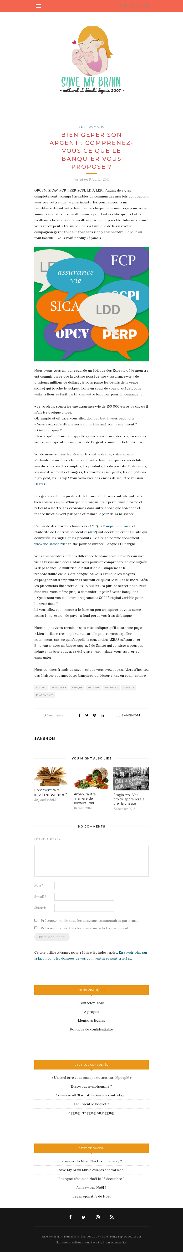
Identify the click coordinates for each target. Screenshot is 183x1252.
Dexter (39, 484)
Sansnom (131, 715)
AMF (93, 526)
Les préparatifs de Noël (91, 1196)
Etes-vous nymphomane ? (91, 1086)
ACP (92, 532)
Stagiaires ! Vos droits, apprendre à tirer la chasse (128, 799)
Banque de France (117, 526)
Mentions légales (91, 1020)
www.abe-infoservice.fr (52, 544)
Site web (40, 908)
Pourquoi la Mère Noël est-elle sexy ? (91, 1161)
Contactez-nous (91, 1003)
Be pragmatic (91, 126)
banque (77, 687)
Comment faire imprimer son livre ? (50, 792)
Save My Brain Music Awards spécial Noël (91, 1170)
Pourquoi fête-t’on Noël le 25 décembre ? (91, 1179)
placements (44, 695)
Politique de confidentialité (91, 1029)
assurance (59, 687)
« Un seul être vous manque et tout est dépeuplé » (91, 1077)
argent (41, 687)
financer (111, 687)
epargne (93, 687)
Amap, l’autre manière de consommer (85, 798)
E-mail (40, 897)
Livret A (128, 687)
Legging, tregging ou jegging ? (91, 1113)
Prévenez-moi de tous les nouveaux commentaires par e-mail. (90, 920)
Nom (38, 885)
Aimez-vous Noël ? (91, 1187)
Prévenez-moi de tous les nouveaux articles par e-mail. (84, 928)
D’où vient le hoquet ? (91, 1104)
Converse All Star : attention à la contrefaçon (91, 1095)
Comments (53, 715)
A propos (91, 1012)
